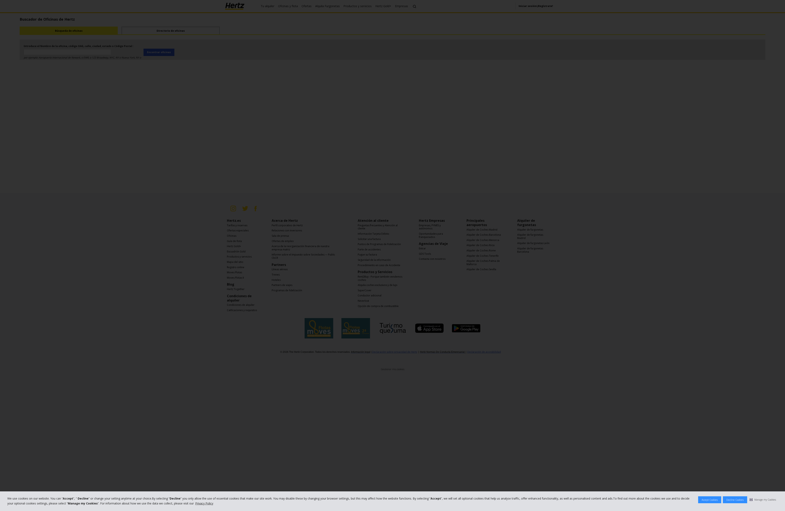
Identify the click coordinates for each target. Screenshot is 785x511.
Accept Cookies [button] (710, 500)
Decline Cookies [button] (735, 500)
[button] (763, 499)
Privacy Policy (204, 503)
